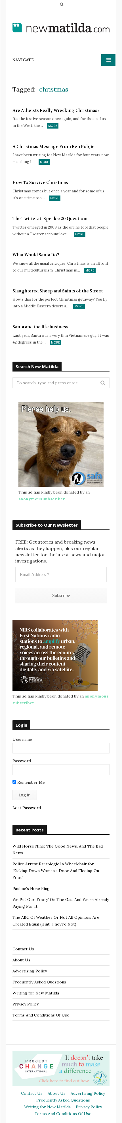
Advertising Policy (29, 971)
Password (21, 760)
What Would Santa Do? (35, 255)
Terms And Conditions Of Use (40, 1015)
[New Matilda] (61, 27)
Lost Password (26, 807)
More (52, 126)
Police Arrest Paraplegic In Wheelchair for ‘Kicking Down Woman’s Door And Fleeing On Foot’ (55, 870)
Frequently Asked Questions (39, 982)
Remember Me (30, 782)
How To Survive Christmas (40, 182)
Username (22, 739)
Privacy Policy (25, 1004)
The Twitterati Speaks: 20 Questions (50, 218)
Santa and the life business (40, 327)
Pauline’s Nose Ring (31, 888)
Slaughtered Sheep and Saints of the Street (57, 291)
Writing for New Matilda (35, 993)
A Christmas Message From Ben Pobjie (53, 146)
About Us (21, 960)
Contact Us (23, 949)
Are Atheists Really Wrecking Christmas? (56, 110)
